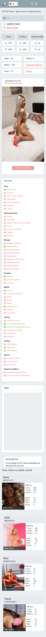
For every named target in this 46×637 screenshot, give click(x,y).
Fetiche (9, 209)
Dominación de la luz (14, 294)
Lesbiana (10, 283)
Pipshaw (10, 232)
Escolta (9, 216)
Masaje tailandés (13, 253)
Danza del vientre (13, 280)
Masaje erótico (12, 246)
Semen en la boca (13, 358)
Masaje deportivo (13, 262)
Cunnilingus (11, 333)
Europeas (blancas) (34, 65)
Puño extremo (12, 351)
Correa (9, 303)
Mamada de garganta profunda (18, 327)
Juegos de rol (12, 306)
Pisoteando (11, 313)
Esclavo (10, 300)
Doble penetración (13, 202)
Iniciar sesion (36, 3)
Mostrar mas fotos (23, 168)
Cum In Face (11, 365)
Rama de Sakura (13, 269)
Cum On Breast (12, 361)
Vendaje (10, 310)
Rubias (29, 71)
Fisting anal (11, 347)
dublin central (21, 11)
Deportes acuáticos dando (17, 372)
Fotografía (11, 220)
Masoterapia (11, 256)
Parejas (9, 226)
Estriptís (10, 276)
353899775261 (13, 24)
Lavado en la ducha (14, 229)
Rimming (10, 236)
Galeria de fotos (13, 81)
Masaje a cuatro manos (15, 259)
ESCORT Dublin (8, 11)
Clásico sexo (11, 190)
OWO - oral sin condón (15, 196)
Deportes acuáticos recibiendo (18, 375)
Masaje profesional (14, 243)
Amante (10, 290)
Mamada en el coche (14, 330)
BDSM (9, 297)
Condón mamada (13, 321)
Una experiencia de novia (16, 324)
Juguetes (10, 205)
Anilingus (10, 336)
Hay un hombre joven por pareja (18, 223)
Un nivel (10, 193)
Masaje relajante (13, 266)
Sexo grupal (11, 199)
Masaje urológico (13, 250)
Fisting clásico (12, 344)
